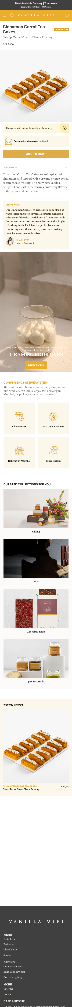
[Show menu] (4, 15)
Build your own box (14, 972)
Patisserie (8, 944)
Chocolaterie (10, 949)
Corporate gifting (12, 977)
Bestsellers (9, 939)
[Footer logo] (36, 921)
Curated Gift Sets (12, 966)
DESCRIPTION (10, 167)
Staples (7, 955)
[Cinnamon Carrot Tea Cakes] (36, 746)
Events (7, 994)
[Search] (12, 15)
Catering (8, 989)
